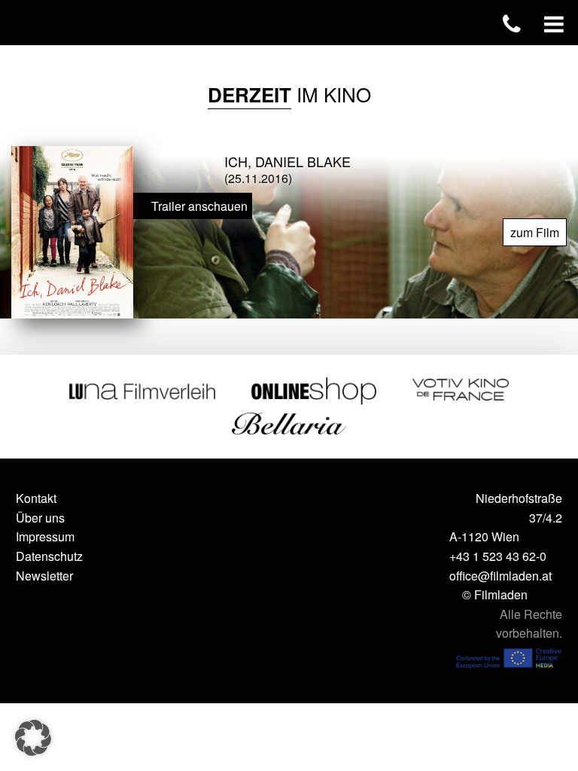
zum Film (534, 232)
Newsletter (44, 575)
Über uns (40, 517)
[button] (33, 738)
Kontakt (36, 498)
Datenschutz (49, 556)
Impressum (45, 536)
